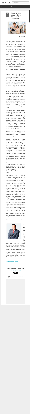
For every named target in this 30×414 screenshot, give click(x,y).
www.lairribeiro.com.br (11, 260)
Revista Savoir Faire (16, 270)
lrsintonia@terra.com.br (12, 261)
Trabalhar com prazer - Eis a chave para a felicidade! (16, 16)
